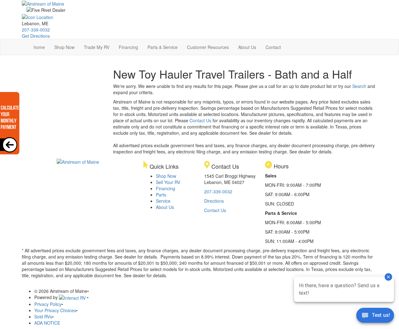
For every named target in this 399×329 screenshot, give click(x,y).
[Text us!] (375, 316)
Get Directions (36, 36)
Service (163, 201)
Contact (273, 47)
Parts (161, 194)
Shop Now (64, 47)
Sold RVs (43, 316)
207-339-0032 (36, 30)
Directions (214, 201)
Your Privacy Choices (55, 310)
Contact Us (200, 120)
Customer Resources (208, 47)
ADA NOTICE (47, 323)
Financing (128, 47)
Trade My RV (96, 47)
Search (359, 86)
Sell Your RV (168, 182)
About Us (247, 47)
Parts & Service (162, 47)
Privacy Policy (47, 304)
